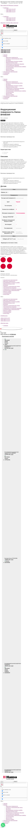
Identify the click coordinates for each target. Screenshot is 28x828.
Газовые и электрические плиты (14, 58)
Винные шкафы (10, 70)
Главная (5, 54)
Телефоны (6, 7)
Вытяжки (8, 60)
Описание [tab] (5, 152)
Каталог (5, 56)
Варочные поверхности (12, 57)
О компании (6, 73)
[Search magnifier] (2, 33)
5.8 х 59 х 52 (21, 239)
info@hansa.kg (4, 315)
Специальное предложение (10, 71)
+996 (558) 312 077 (10, 11)
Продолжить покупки (8, 336)
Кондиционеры (10, 67)
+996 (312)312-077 (5, 318)
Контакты (5, 74)
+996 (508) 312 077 (10, 10)
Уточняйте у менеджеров (19, 232)
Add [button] (11, 348)
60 (8, 192)
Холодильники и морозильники (11, 290)
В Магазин (13, 334)
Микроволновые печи (11, 62)
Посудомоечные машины (12, 65)
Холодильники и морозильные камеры (16, 66)
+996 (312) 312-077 (11, 9)
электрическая (19, 198)
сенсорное (18, 228)
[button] (14, 14)
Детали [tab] (5, 153)
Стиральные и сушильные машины (15, 64)
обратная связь (4, 323)
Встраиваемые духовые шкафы (14, 61)
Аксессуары (9, 69)
